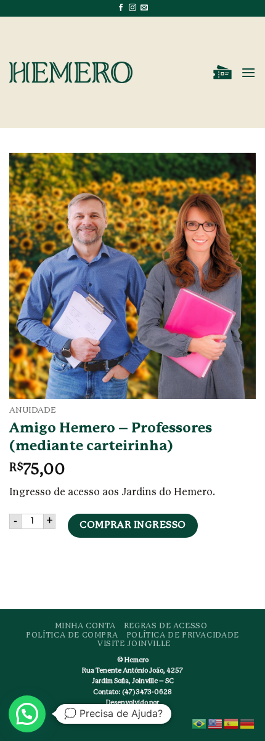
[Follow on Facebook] (120, 8)
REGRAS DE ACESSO (166, 626)
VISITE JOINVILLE (134, 643)
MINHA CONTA (85, 626)
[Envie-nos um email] (144, 8)
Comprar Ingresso (133, 525)
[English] (216, 723)
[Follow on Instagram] (132, 8)
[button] (222, 72)
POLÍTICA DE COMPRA (72, 635)
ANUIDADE (32, 410)
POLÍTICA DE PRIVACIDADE (182, 635)
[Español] (232, 723)
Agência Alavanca (140, 715)
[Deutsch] (248, 723)
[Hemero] (70, 72)
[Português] (200, 723)
